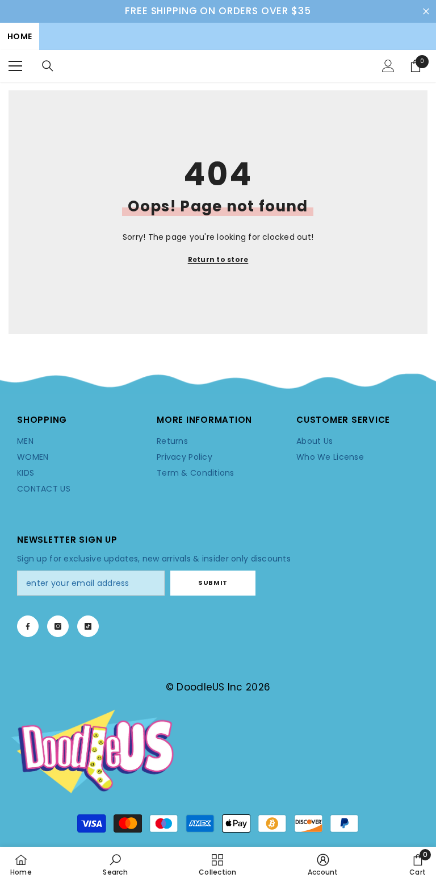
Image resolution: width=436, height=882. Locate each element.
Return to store (218, 259)
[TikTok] (88, 626)
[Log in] (388, 66)
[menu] (15, 66)
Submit (212, 582)
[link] (218, 382)
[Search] (47, 66)
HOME (19, 36)
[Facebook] (28, 626)
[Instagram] (58, 626)
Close (426, 11)
